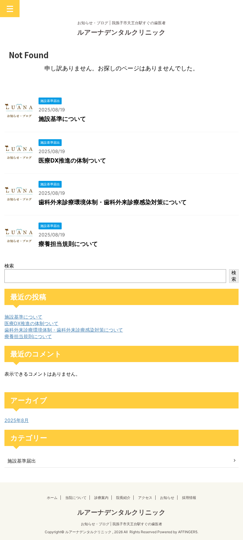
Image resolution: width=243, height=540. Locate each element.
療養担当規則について (68, 243)
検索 (9, 266)
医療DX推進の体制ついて (72, 160)
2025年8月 (16, 420)
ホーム (52, 497)
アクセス (145, 497)
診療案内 (101, 497)
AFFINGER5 (187, 532)
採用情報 (189, 497)
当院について (76, 497)
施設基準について (62, 118)
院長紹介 (123, 497)
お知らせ (167, 497)
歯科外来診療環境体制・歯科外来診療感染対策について (113, 202)
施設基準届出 (21, 461)
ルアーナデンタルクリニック (121, 32)
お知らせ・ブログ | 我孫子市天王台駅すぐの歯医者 (121, 524)
